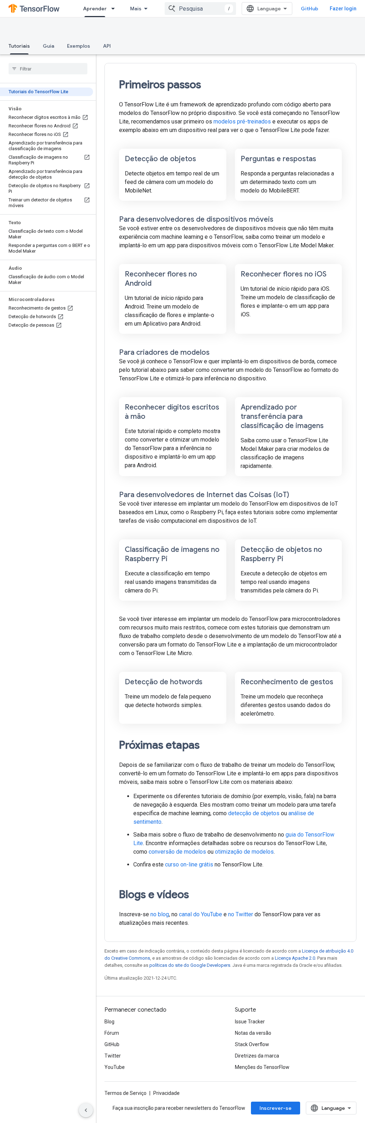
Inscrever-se (275, 1108)
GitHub (309, 8)
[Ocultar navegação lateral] (86, 1110)
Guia (48, 46)
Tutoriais (19, 46)
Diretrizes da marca (257, 1056)
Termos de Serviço (125, 1093)
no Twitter (240, 914)
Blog (109, 1021)
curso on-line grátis (189, 864)
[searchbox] (48, 68)
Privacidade (166, 1093)
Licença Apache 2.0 (295, 958)
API (107, 46)
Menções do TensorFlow (262, 1067)
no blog (159, 914)
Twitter (112, 1056)
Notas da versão (253, 1033)
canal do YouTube (200, 914)
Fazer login (343, 8)
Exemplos (78, 46)
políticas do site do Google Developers (189, 965)
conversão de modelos (177, 851)
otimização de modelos (244, 851)
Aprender (95, 8)
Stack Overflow (252, 1044)
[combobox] (200, 8)
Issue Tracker (250, 1021)
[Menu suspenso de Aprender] (115, 8)
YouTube (114, 1067)
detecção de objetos (253, 813)
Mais (136, 8)
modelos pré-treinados (242, 121)
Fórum (111, 1033)
